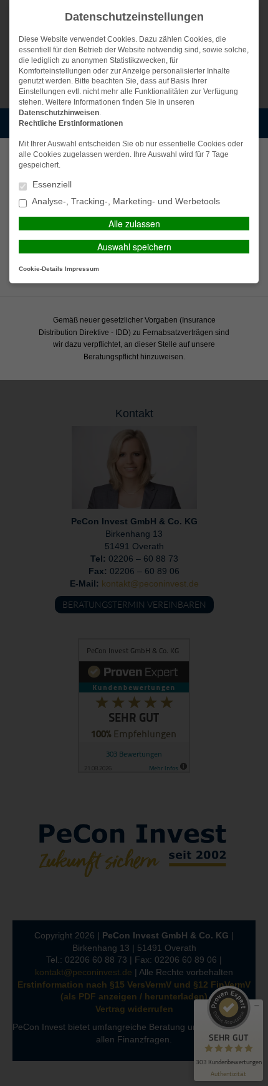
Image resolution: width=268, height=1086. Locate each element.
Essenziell (51, 184)
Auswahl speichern (134, 246)
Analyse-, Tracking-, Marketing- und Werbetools (125, 201)
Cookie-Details (41, 268)
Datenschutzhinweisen (59, 112)
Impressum (82, 268)
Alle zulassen (134, 223)
